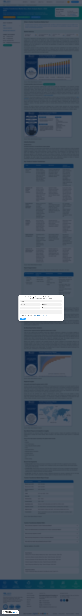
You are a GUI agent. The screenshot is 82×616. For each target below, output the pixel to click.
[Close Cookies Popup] (17, 612)
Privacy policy (37, 315)
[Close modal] (63, 296)
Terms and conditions (44, 315)
